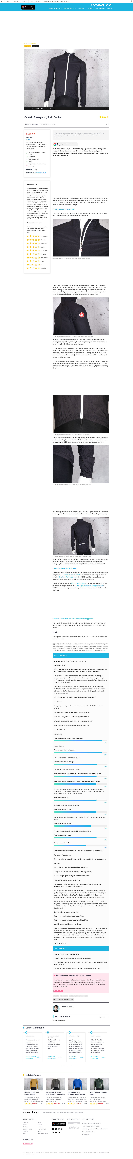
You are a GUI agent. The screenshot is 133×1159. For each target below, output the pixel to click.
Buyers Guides (27, 1129)
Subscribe (59, 991)
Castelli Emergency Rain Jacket (78, 996)
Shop (39, 1131)
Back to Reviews (31, 43)
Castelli (55, 996)
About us (25, 1122)
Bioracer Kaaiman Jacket (72, 575)
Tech (24, 1133)
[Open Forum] (93, 9)
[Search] (2, 1)
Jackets (35, 46)
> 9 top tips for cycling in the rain (64, 568)
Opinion (40, 1124)
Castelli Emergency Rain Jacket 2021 (63, 999)
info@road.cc (97, 1123)
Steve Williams (67, 1007)
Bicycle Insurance (43, 1133)
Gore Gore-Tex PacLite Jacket (68, 577)
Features (25, 1131)
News (24, 1124)
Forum (39, 1122)
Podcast (40, 1127)
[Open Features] (85, 9)
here (103, 650)
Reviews (25, 1127)
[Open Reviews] (61, 9)
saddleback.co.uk (40, 172)
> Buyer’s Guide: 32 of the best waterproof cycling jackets (73, 619)
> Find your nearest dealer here (64, 209)
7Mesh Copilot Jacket (78, 583)
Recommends (42, 1129)
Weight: (29, 169)
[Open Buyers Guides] (75, 9)
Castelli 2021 (64, 996)
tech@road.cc (95, 1126)
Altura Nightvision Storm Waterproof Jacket (89, 585)
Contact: (30, 173)
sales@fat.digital (102, 1129)
